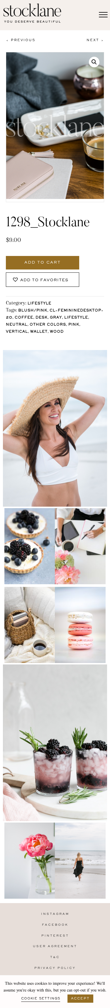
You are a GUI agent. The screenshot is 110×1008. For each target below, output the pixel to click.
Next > (95, 40)
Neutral (16, 324)
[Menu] (103, 15)
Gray (56, 317)
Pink (73, 324)
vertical (17, 332)
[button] (94, 62)
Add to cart (42, 262)
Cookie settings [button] (40, 998)
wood (57, 332)
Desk (41, 317)
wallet (39, 332)
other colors (48, 324)
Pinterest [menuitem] (55, 936)
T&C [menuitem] (55, 957)
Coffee (24, 317)
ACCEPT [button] (80, 998)
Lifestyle (39, 303)
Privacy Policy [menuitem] (55, 968)
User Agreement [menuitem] (55, 946)
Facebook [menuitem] (55, 925)
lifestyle (76, 317)
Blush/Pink (32, 310)
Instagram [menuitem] (55, 914)
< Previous (20, 40)
